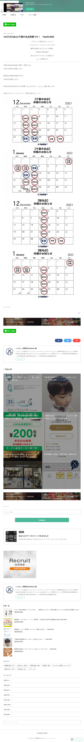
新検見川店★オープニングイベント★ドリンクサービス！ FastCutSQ (35, 649)
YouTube (21, 669)
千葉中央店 (35, 665)
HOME (4, 15)
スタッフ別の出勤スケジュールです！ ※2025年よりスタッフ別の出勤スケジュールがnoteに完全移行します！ (47, 610)
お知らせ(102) (6, 307)
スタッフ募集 (32, 15)
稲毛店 (46, 665)
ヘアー (31, 669)
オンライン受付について (61, 665)
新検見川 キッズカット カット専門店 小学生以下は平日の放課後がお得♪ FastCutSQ (40, 619)
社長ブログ (9, 669)
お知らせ (22, 665)
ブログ (22, 15)
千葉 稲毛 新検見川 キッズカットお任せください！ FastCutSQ (33, 639)
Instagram (42, 520)
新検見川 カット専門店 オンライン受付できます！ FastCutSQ (34, 629)
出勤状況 (13, 15)
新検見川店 (9, 665)
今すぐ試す (30, 9)
